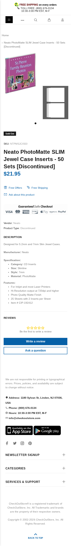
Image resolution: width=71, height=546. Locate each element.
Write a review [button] (35, 341)
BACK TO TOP (35, 538)
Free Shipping (39, 187)
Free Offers (15, 187)
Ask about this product (21, 194)
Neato (16, 223)
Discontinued (27, 228)
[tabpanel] (35, 84)
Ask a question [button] (35, 350)
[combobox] (30, 20)
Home (5, 35)
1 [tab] (35, 123)
